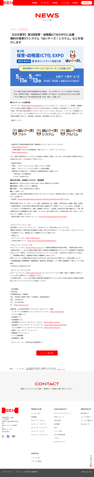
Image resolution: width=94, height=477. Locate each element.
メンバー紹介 (58, 431)
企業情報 (54, 3)
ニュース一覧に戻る (47, 353)
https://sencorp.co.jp (21, 305)
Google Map (5, 431)
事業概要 (34, 3)
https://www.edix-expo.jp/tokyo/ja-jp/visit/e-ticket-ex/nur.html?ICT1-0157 (43, 199)
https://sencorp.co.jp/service (32, 105)
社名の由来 (57, 420)
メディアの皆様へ (36, 461)
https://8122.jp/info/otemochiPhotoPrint (42, 241)
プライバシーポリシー (7, 471)
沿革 (55, 427)
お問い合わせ (87, 3)
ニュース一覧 (65, 3)
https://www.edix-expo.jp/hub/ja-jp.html (53, 216)
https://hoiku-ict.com (19, 147)
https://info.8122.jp (32, 238)
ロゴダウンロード (59, 442)
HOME (11, 369)
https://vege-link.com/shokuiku (55, 325)
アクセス (56, 438)
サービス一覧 (45, 3)
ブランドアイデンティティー (63, 413)
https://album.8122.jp (19, 152)
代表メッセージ (59, 417)
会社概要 (57, 424)
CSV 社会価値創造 (59, 435)
